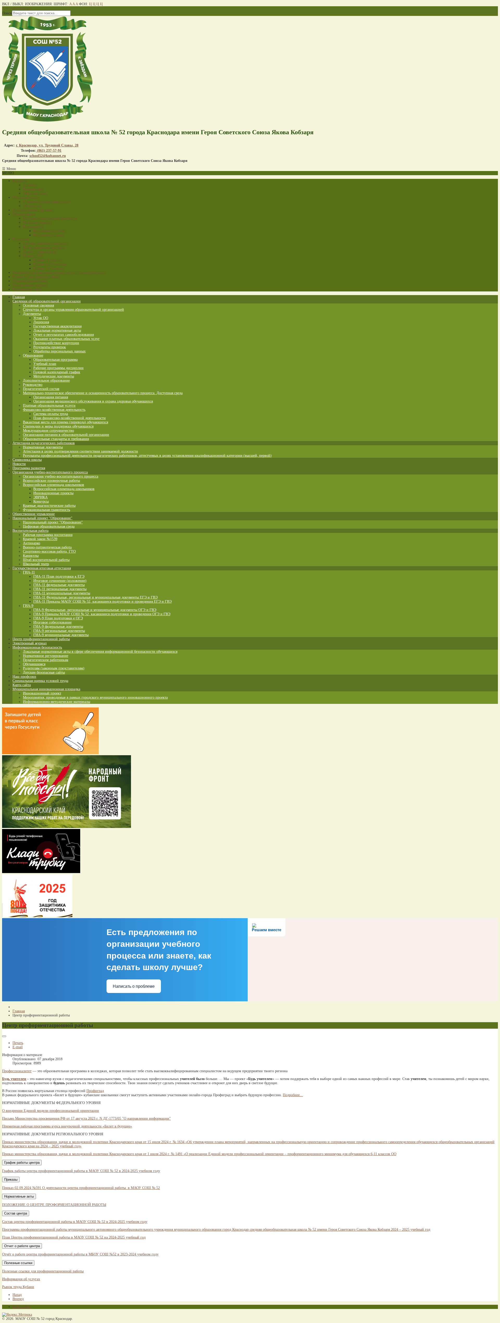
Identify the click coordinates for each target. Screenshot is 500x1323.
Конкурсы (41, 501)
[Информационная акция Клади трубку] (41, 872)
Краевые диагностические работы (49, 506)
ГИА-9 (28, 606)
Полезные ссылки (37, 222)
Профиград (95, 1091)
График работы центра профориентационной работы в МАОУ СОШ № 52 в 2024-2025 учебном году (81, 1171)
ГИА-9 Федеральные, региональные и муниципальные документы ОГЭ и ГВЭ (94, 610)
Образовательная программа (55, 360)
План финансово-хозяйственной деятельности (69, 418)
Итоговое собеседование (52, 622)
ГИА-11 (29, 572)
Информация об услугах (21, 1279)
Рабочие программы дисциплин (58, 368)
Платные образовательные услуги (49, 405)
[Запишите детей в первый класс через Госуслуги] (50, 753)
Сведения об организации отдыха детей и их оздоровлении (59, 273)
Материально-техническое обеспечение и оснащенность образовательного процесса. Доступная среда (103, 393)
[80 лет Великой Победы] (37, 916)
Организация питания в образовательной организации (66, 435)
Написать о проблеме (134, 986)
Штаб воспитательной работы (46, 560)
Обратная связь (35, 193)
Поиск (7, 13)
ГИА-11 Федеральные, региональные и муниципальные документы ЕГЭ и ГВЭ (95, 597)
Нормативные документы (43, 447)
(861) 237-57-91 (48, 151)
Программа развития (28, 468)
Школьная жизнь (25, 197)
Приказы (10, 1179)
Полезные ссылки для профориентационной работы (43, 1271)
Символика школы (27, 460)
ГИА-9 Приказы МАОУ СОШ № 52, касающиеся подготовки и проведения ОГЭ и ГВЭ (101, 614)
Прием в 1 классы (47, 260)
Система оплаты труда (50, 414)
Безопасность (33, 227)
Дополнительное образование (46, 380)
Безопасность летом (48, 235)
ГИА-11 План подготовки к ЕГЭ (58, 576)
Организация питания (29, 281)
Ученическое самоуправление (46, 202)
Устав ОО (40, 318)
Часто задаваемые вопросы (44, 247)
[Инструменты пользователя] (4, 1036)
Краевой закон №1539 (40, 539)
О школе (29, 185)
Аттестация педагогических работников (43, 443)
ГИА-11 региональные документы (59, 589)
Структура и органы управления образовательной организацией (73, 310)
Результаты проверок (49, 347)
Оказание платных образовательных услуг (66, 339)
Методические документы (53, 376)
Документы (32, 314)
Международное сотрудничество (48, 430)
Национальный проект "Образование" (42, 518)
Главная (18, 297)
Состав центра (15, 1213)
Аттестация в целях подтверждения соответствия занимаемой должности (80, 451)
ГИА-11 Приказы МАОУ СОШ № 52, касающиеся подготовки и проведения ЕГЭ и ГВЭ (102, 601)
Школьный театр (36, 564)
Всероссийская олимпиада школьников (53, 485)
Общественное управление (33, 514)
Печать (17, 1043)
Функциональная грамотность (46, 510)
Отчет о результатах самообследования (63, 335)
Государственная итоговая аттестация (41, 568)
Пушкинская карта (27, 289)
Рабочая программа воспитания (47, 535)
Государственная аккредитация (57, 326)
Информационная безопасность (37, 647)
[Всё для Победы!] (66, 827)
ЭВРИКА (40, 497)
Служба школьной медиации (45, 243)
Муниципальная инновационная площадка (46, 689)
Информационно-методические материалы (56, 702)
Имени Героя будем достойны (35, 277)
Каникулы (31, 556)
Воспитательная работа (30, 531)
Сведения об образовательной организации (46, 301)
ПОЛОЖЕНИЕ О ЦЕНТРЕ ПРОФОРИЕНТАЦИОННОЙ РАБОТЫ (54, 1205)
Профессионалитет (17, 1071)
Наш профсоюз (24, 677)
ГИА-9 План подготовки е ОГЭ (58, 618)
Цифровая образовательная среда (48, 526)
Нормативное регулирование (45, 656)
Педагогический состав (41, 389)
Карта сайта (21, 685)
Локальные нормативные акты (57, 330)
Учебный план (44, 364)
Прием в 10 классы (48, 268)
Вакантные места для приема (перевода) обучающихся (65, 422)
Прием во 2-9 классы (49, 264)
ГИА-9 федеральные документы (58, 627)
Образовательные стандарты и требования (56, 439)
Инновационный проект (42, 693)
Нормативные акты (19, 1196)
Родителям (20, 239)
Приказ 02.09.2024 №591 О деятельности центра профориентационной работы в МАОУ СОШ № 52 (81, 1188)
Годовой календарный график (56, 372)
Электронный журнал (29, 285)
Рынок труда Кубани (18, 1287)
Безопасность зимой (49, 231)
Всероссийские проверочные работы (51, 481)
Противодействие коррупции (56, 343)
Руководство (32, 189)
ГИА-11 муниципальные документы (61, 593)
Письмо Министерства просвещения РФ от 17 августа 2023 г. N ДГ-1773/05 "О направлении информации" (86, 1118)
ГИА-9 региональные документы (59, 631)
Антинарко (31, 543)
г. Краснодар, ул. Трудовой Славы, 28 (47, 145)
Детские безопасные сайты (44, 672)
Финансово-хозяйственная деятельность (54, 410)
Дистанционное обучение (32, 210)
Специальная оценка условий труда (40, 681)
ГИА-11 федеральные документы (59, 585)
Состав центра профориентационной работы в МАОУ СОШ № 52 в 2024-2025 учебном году (74, 1222)
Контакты (19, 181)
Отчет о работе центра (22, 1246)
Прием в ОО (32, 256)
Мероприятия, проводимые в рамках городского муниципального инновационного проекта (95, 697)
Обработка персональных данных (59, 351)
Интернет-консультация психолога (50, 218)
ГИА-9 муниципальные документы (61, 635)
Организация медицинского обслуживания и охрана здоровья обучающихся (93, 401)
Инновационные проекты (53, 493)
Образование (33, 355)
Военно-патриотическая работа (47, 547)
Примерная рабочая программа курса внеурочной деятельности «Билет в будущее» (67, 1126)
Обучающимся (23, 214)
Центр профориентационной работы (41, 639)
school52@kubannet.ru (47, 156)
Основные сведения (38, 305)
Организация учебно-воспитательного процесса (50, 472)
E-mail (17, 1047)
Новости (19, 464)
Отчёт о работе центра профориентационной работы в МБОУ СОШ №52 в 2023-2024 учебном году (80, 1254)
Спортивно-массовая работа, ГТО (49, 551)
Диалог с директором (40, 252)
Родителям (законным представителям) (53, 668)
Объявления (32, 206)
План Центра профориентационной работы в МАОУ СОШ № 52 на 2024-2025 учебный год (74, 1237)
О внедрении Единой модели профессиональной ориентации (50, 1111)
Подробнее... (293, 1095)
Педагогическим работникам (45, 660)
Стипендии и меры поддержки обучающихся (58, 426)
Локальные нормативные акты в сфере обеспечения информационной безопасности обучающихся (100, 652)
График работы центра (22, 1163)
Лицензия (41, 322)
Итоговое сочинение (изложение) (59, 581)
